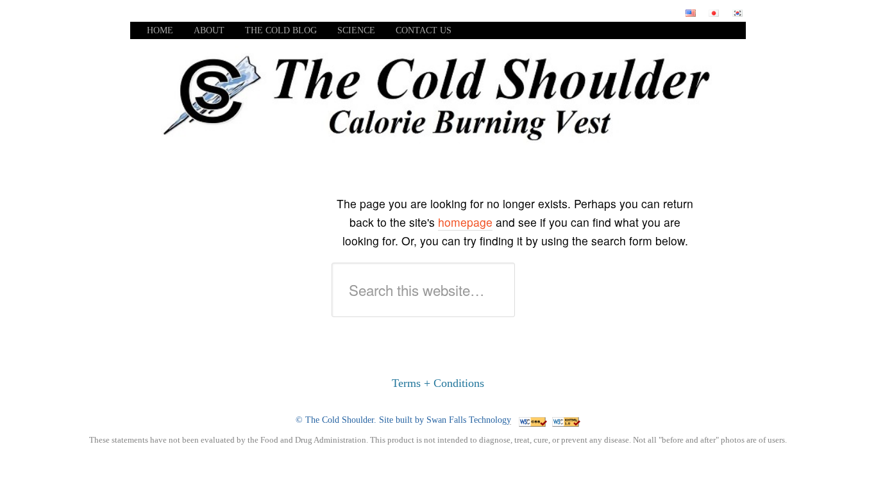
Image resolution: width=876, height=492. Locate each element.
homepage (465, 222)
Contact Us (423, 30)
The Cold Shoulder (339, 420)
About (209, 30)
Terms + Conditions (438, 383)
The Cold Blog (281, 30)
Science (356, 30)
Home (160, 30)
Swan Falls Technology (468, 420)
